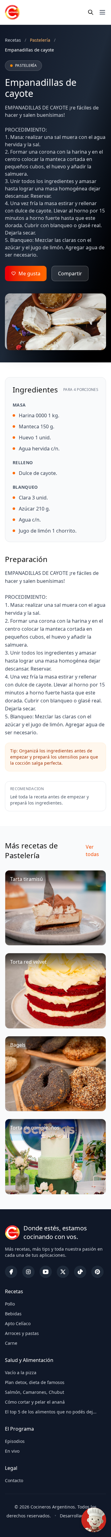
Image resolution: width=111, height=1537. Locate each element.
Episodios (15, 1441)
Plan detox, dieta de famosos (34, 1382)
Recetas (13, 40)
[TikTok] (80, 1272)
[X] (63, 1272)
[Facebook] (11, 1272)
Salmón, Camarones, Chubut (34, 1392)
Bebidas (13, 1314)
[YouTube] (45, 1272)
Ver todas (92, 850)
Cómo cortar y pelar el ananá (35, 1402)
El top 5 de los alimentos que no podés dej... (51, 1412)
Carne (11, 1343)
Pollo (10, 1304)
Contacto (14, 1480)
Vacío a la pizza (20, 1372)
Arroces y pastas (22, 1333)
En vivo (12, 1451)
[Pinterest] (97, 1272)
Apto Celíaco (18, 1323)
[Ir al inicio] (12, 12)
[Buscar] (91, 12)
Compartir (70, 273)
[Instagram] (28, 1272)
